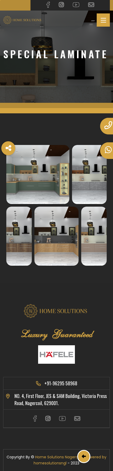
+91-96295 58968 (60, 383)
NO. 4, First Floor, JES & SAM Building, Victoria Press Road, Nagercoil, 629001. (60, 399)
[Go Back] (83, 456)
